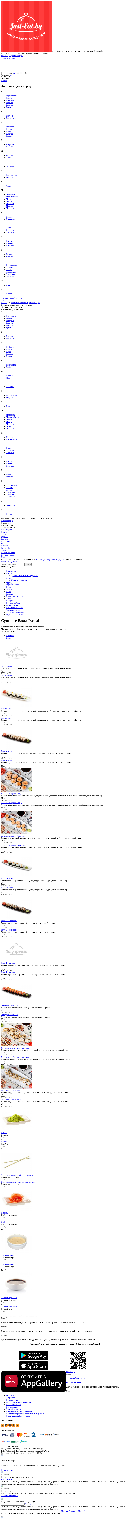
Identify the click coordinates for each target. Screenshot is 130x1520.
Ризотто (9, 594)
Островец (10, 230)
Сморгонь (10, 274)
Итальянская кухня (14, 608)
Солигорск (10, 276)
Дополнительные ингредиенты (24, 576)
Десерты (9, 601)
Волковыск (11, 118)
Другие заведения (9, 562)
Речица (9, 254)
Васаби (4, 1133)
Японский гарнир (19, 580)
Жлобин (9, 155)
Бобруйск (10, 100)
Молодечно (11, 208)
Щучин (9, 294)
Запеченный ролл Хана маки (13, 836)
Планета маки (7, 878)
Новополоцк (11, 219)
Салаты (9, 589)
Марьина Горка (12, 197)
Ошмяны (10, 232)
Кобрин (9, 177)
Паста (8, 592)
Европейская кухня (14, 614)
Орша (8, 228)
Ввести (28, 1504)
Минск (9, 199)
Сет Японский (7, 666)
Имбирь (4, 1213)
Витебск (9, 116)
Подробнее (83, 1511)
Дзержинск (11, 144)
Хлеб (8, 598)
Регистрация (34, 303)
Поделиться (6, 1479)
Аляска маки (6, 709)
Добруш (9, 147)
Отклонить (73, 1511)
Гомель (9, 129)
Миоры (9, 201)
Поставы (10, 245)
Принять (65, 1511)
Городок (9, 133)
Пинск (9, 241)
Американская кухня (15, 612)
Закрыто (18, 298)
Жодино (9, 158)
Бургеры (9, 582)
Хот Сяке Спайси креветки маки (15, 1048)
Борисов (9, 103)
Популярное (11, 571)
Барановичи (11, 96)
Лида (8, 186)
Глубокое (10, 127)
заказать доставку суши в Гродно (49, 559)
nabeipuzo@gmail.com (75, 1378)
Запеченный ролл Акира (11, 793)
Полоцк (9, 243)
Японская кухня (13, 610)
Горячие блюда (12, 585)
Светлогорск (11, 265)
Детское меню (12, 605)
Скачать (10, 1470)
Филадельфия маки (9, 1005)
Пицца (9, 573)
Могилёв (10, 204)
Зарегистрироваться (19, 303)
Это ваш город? (8, 298)
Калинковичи (12, 175)
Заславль (10, 166)
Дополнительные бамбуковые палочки (18, 1175)
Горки (8, 131)
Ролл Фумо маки (8, 963)
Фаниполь (10, 285)
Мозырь (9, 206)
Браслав (9, 105)
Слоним (9, 267)
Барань (9, 98)
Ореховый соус (7, 1255)
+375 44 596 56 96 (73, 1382)
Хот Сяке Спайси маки (11, 1090)
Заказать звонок (8, 58)
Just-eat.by (70, 1372)
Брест (8, 107)
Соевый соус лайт (9, 1298)
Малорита (10, 194)
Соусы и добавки (13, 603)
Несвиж (9, 217)
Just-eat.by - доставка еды (12, 56)
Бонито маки (6, 751)
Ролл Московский (9, 921)
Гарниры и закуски (14, 596)
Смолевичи (11, 272)
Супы (8, 587)
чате (15, 73)
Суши (8, 578)
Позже (4, 1470)
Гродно (9, 136)
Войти (4, 303)
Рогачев (9, 256)
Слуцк (9, 270)
